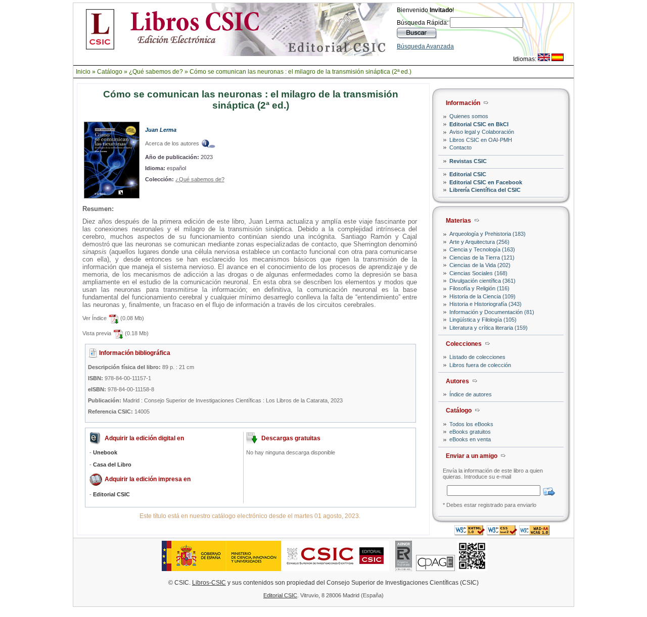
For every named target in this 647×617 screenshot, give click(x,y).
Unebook (105, 452)
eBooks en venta (470, 439)
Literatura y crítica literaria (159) (488, 328)
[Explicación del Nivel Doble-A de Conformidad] (534, 532)
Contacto (460, 147)
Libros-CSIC (209, 582)
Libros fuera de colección (480, 365)
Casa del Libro (112, 464)
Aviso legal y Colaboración (481, 132)
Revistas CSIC (468, 161)
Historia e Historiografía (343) (485, 304)
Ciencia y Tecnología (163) (482, 249)
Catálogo (109, 71)
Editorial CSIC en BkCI (479, 124)
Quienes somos (468, 116)
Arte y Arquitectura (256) (479, 242)
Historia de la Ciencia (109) (482, 296)
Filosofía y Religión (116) (479, 288)
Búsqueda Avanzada (425, 46)
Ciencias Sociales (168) (478, 273)
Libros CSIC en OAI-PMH (480, 140)
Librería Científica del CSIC (485, 190)
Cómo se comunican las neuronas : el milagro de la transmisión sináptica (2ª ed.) (300, 71)
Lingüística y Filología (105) (483, 320)
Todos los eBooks (471, 424)
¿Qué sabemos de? (156, 71)
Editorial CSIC (467, 174)
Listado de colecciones (477, 357)
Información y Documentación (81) (491, 312)
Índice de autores (470, 394)
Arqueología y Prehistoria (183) (487, 234)
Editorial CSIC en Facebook (485, 182)
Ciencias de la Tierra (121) (482, 257)
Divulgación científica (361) (482, 281)
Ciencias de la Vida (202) (480, 265)
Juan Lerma (160, 130)
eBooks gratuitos (470, 432)
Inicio (83, 71)
